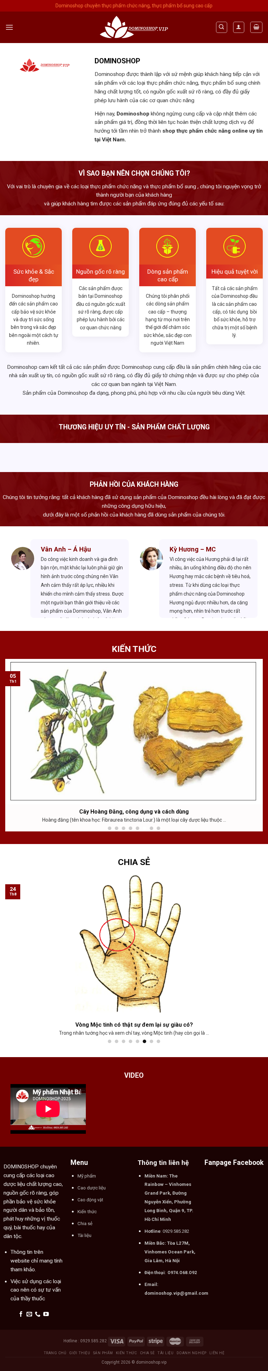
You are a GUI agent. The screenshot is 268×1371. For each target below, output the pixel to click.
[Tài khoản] (238, 27)
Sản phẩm (103, 1353)
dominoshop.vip (151, 1362)
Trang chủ (55, 1353)
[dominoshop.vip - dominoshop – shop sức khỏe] (134, 27)
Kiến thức (126, 1353)
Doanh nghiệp (192, 1353)
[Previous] (19, 578)
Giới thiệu (79, 1353)
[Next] (249, 578)
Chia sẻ (147, 1353)
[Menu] (9, 27)
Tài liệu (165, 1353)
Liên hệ (217, 1353)
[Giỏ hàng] (256, 27)
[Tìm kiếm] (221, 27)
